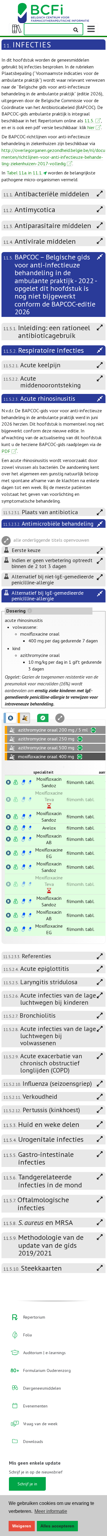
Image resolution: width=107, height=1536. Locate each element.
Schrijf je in (27, 1484)
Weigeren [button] (21, 1526)
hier (91, 127)
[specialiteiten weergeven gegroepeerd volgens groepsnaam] (24, 718)
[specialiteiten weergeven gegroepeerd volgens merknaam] (10, 718)
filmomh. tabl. (81, 782)
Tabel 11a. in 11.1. (25, 173)
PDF (5, 451)
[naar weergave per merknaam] (8, 782)
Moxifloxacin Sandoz (49, 782)
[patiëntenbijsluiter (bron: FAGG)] (30, 782)
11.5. (89, 121)
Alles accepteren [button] (57, 1526)
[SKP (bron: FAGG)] (23, 782)
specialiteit (43, 772)
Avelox (49, 828)
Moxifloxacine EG (49, 853)
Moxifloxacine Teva (49, 796)
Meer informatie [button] (50, 1511)
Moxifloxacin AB (49, 839)
